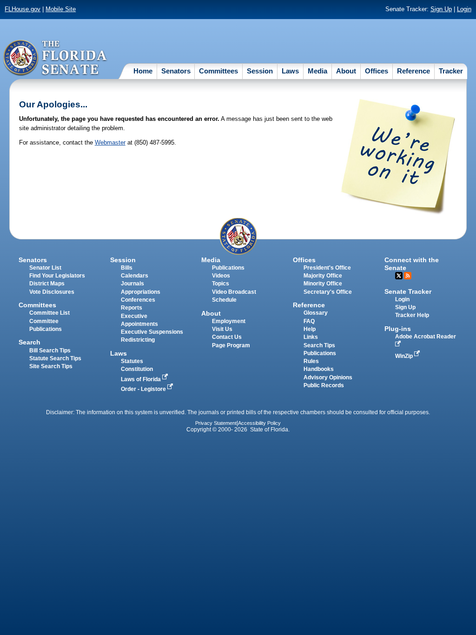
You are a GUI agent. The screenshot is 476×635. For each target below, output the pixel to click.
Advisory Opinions (328, 377)
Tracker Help (412, 315)
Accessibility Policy (259, 423)
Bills (126, 268)
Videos (221, 275)
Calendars (134, 275)
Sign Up (441, 9)
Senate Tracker (407, 291)
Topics (220, 283)
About (346, 71)
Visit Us (222, 329)
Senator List (45, 268)
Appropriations (140, 292)
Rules (311, 361)
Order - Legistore (144, 389)
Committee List (49, 313)
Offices (376, 71)
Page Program (231, 345)
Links (311, 337)
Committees (218, 71)
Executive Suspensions (152, 332)
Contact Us (227, 337)
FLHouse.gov (22, 9)
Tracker (451, 71)
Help (310, 329)
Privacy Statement (216, 423)
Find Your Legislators (57, 275)
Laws (290, 71)
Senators (176, 71)
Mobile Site (61, 9)
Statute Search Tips (55, 358)
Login (464, 9)
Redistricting (138, 340)
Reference (413, 71)
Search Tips (319, 345)
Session (260, 71)
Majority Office (323, 275)
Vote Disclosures (51, 292)
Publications (228, 268)
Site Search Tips (51, 366)
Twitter (399, 275)
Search (29, 342)
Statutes (132, 361)
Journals (132, 283)
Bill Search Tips (50, 350)
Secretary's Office (328, 292)
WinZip (404, 356)
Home (142, 71)
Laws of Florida (141, 379)
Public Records (324, 385)
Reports (131, 308)
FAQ (309, 321)
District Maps (47, 283)
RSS (407, 275)
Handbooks (319, 369)
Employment (228, 321)
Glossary (316, 313)
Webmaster (110, 142)
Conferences (138, 300)
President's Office (327, 268)
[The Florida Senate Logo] (55, 58)
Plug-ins (397, 328)
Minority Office (323, 283)
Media (317, 71)
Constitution (137, 369)
